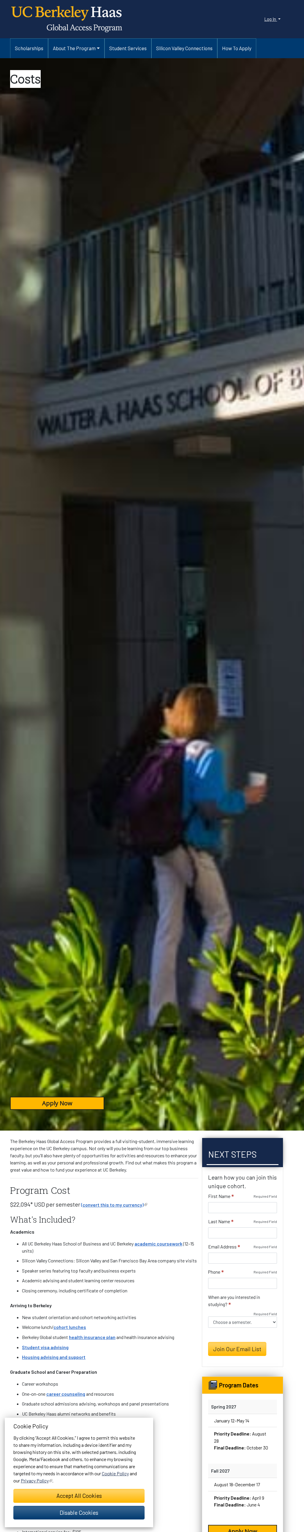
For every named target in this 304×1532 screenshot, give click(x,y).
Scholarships (29, 48)
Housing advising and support (54, 1357)
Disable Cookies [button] (79, 1512)
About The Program (74, 48)
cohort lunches (69, 1327)
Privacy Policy (36, 1480)
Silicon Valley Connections (184, 48)
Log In (270, 19)
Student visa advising (45, 1347)
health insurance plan (92, 1337)
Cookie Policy (115, 1473)
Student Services (128, 48)
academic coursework (158, 1243)
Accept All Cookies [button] (79, 1495)
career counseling (65, 1394)
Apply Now (57, 1103)
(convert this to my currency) (114, 1204)
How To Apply (236, 48)
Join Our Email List (237, 1348)
